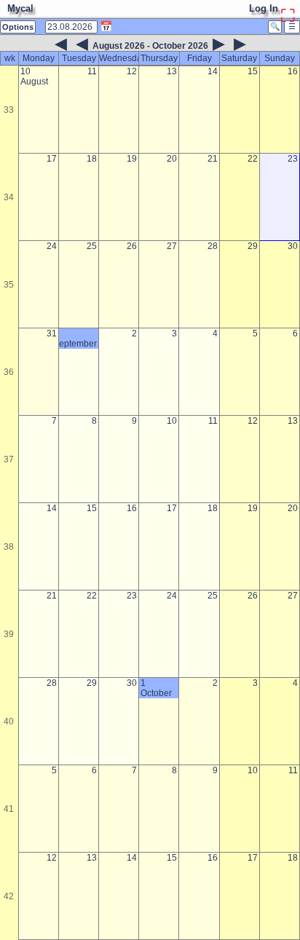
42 (9, 896)
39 (9, 634)
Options (17, 27)
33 (9, 110)
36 (9, 372)
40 (9, 721)
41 (9, 809)
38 (9, 547)
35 (9, 285)
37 (9, 459)
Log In (263, 8)
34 (9, 197)
